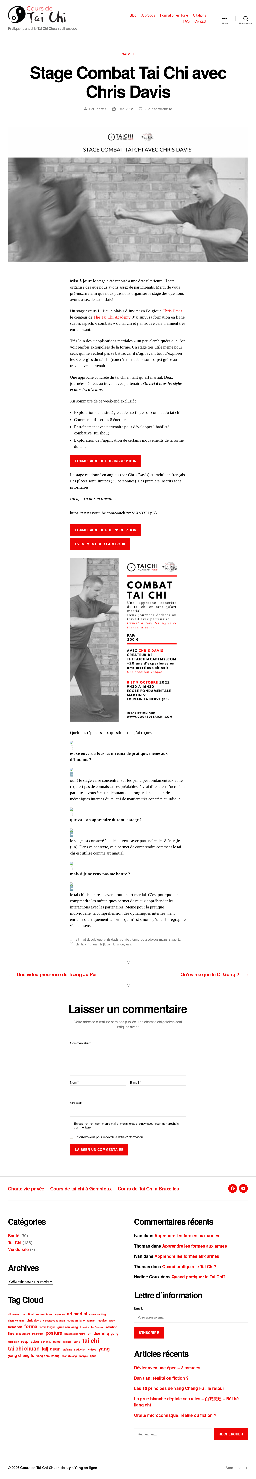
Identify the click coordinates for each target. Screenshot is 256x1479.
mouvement (23, 1334)
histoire (84, 1327)
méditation (37, 1334)
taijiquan (106, 944)
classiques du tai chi (54, 1320)
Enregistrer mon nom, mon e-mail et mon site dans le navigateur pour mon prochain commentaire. (126, 1125)
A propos (148, 15)
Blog (133, 15)
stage (173, 939)
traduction (80, 1349)
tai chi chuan (90, 944)
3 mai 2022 (125, 109)
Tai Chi (128, 54)
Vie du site (18, 1249)
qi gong (112, 1333)
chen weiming (16, 1320)
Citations (199, 15)
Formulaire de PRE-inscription (105, 460)
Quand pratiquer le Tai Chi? (189, 1266)
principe (94, 1333)
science (67, 1342)
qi (103, 1333)
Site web (76, 1103)
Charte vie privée (26, 1188)
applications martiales (37, 1314)
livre (11, 1333)
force (112, 1320)
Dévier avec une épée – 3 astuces (167, 1367)
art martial (82, 939)
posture (54, 1333)
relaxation (13, 1342)
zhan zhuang (69, 1356)
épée (93, 1356)
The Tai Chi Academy (111, 317)
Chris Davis (172, 311)
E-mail (135, 1082)
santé (57, 1342)
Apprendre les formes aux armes (186, 1235)
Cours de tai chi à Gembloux (81, 1188)
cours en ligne (75, 1320)
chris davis (111, 939)
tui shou (118, 944)
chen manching (97, 1314)
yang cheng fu (21, 1355)
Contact (200, 21)
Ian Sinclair (97, 1327)
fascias (102, 1320)
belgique (97, 939)
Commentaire (80, 1043)
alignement (14, 1314)
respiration (30, 1341)
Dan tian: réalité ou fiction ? (161, 1378)
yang (128, 944)
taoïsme (67, 1349)
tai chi (90, 1340)
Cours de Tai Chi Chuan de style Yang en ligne (58, 1467)
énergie (83, 1356)
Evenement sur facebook (100, 544)
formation (15, 1327)
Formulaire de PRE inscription (105, 530)
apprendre (60, 1314)
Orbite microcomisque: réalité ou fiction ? (175, 1415)
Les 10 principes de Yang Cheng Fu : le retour (179, 1388)
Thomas (100, 109)
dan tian (91, 1320)
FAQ (186, 21)
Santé (13, 1235)
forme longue (47, 1327)
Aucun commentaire (158, 109)
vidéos (92, 1349)
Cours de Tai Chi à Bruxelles (148, 1188)
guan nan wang (67, 1327)
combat (125, 939)
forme (135, 939)
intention (111, 1327)
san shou (46, 1342)
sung (77, 1342)
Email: (138, 1308)
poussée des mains (154, 939)
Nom (74, 1082)
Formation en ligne (174, 15)
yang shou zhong (48, 1356)
